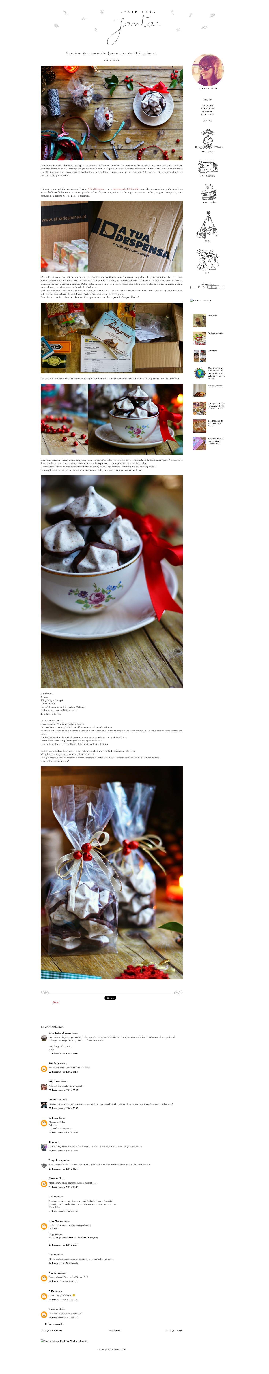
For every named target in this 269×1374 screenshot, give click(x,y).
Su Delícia (53, 1117)
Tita (51, 1142)
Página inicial (114, 1330)
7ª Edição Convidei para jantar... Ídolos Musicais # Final (216, 406)
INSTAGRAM (207, 108)
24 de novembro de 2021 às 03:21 (63, 1317)
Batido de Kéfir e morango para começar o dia (215, 441)
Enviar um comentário (54, 1323)
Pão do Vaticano (215, 385)
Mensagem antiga (174, 1330)
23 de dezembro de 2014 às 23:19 (63, 1244)
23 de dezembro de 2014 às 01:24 (63, 1132)
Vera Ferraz (54, 1063)
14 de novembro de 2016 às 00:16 (63, 1263)
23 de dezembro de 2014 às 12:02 (63, 1186)
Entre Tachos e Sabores (60, 1032)
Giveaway (212, 315)
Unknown (53, 1178)
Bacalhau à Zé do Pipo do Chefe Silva (215, 423)
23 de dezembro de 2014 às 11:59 (63, 1168)
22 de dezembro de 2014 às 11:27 (63, 1053)
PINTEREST (208, 111)
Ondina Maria (55, 1099)
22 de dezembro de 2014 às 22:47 (63, 1089)
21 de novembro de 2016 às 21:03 (63, 1281)
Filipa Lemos (55, 1081)
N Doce (52, 1290)
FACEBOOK (208, 105)
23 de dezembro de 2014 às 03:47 (63, 1150)
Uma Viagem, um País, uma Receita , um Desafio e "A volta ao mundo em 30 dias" (216, 373)
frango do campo (57, 1160)
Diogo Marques (56, 1220)
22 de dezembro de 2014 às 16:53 (63, 1071)
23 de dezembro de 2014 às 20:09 (63, 1211)
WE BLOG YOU (118, 1349)
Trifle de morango (215, 332)
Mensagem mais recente (52, 1330)
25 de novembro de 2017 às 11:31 (63, 1299)
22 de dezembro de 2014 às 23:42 (63, 1108)
